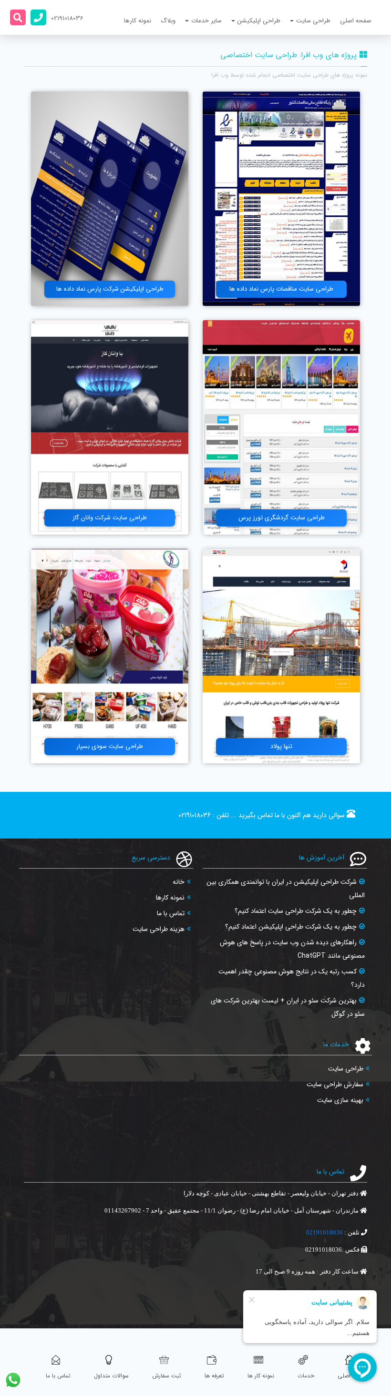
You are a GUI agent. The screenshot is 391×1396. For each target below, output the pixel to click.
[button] (18, 17)
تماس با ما (171, 913)
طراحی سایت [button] (313, 21)
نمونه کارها (137, 21)
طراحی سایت (345, 1068)
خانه (179, 882)
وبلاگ (168, 21)
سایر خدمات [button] (206, 21)
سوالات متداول (111, 1375)
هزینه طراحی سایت (159, 929)
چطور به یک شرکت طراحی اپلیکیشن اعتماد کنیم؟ (291, 926)
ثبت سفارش (166, 1375)
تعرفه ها (214, 1375)
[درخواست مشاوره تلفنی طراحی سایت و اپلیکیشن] (38, 17)
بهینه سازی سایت (340, 1100)
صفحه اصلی (355, 21)
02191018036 (194, 815)
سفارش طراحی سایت (335, 1084)
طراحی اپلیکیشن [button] (258, 21)
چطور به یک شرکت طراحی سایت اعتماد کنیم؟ (296, 911)
